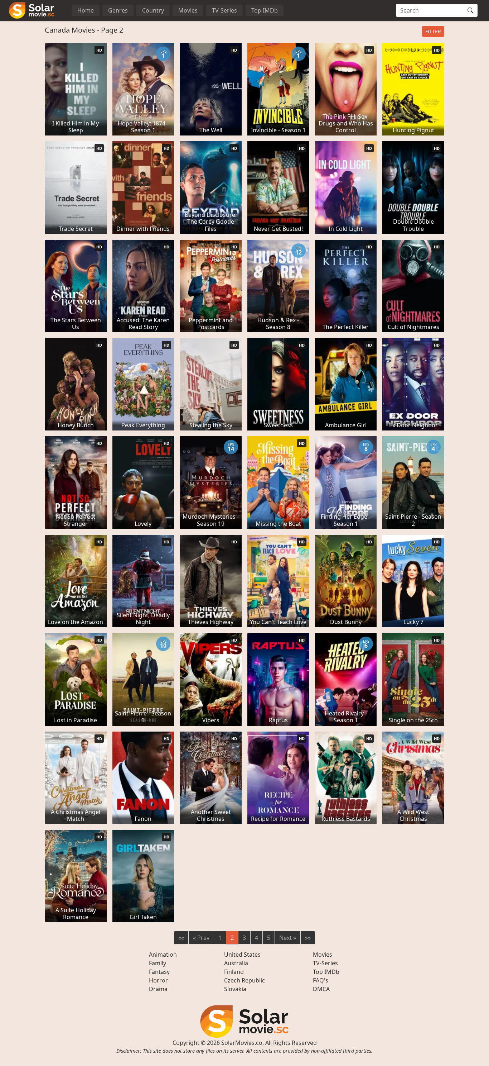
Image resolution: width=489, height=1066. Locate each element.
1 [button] (220, 938)
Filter (433, 31)
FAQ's (320, 980)
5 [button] (268, 938)
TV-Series (224, 10)
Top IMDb (264, 10)
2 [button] (232, 938)
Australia (236, 963)
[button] (181, 937)
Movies (188, 10)
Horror (158, 980)
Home (85, 10)
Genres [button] (118, 10)
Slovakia (235, 989)
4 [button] (256, 938)
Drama (158, 989)
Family (157, 963)
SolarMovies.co (241, 1043)
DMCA (321, 989)
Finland (234, 972)
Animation (163, 954)
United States (242, 954)
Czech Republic (244, 980)
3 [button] (244, 938)
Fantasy (159, 972)
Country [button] (153, 10)
